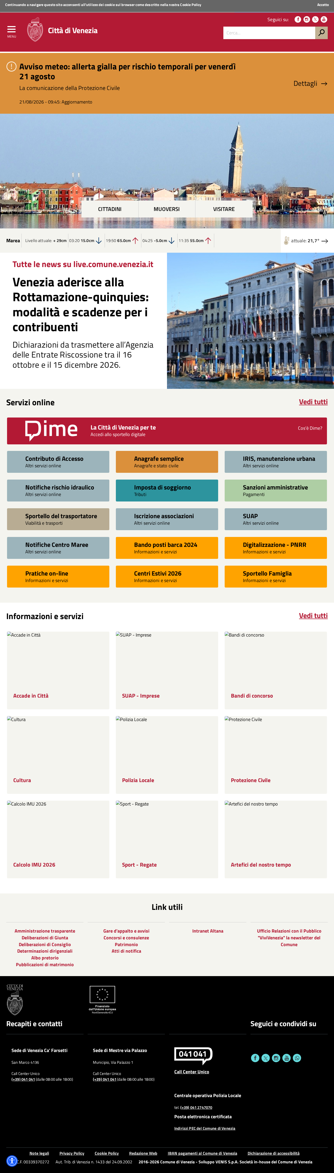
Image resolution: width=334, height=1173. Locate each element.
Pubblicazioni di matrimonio (45, 964)
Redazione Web (143, 1153)
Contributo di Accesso (54, 458)
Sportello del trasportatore (61, 516)
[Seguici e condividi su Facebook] (255, 1058)
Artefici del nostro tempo (261, 865)
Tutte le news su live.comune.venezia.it (83, 264)
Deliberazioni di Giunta (45, 937)
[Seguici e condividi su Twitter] (265, 1058)
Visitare (224, 209)
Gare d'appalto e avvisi (126, 930)
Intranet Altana (207, 930)
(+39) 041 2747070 (196, 1107)
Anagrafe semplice (159, 458)
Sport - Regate (139, 865)
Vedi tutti (313, 401)
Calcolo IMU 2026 (34, 865)
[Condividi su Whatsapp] (297, 1058)
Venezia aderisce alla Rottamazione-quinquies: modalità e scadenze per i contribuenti (80, 304)
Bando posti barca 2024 (165, 544)
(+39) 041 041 (23, 1079)
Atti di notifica (126, 950)
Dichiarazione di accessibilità (274, 1153)
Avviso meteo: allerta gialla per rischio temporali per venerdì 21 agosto (127, 71)
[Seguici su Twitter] (315, 19)
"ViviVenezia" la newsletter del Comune (289, 941)
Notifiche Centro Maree (56, 544)
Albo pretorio (45, 957)
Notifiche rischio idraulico (59, 487)
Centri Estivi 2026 (157, 573)
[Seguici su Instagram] (306, 19)
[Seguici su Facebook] (298, 19)
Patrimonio (126, 944)
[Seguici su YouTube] (324, 19)
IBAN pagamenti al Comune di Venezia (202, 1153)
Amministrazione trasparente (45, 930)
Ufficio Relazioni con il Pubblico (289, 930)
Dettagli (305, 83)
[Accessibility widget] (12, 1161)
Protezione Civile (251, 780)
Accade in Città (31, 696)
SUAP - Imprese (141, 696)
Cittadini (110, 209)
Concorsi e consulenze (126, 937)
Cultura (22, 780)
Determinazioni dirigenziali (45, 950)
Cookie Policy (190, 4)
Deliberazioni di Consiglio (45, 944)
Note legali (39, 1153)
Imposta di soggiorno (162, 487)
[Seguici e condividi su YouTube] (286, 1058)
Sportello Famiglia (267, 573)
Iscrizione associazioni (164, 516)
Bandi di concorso (252, 696)
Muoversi (167, 209)
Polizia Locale (138, 780)
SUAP (250, 516)
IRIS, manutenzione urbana (279, 458)
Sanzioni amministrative (275, 487)
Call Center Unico (191, 1071)
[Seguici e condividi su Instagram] (276, 1058)
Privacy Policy (71, 1153)
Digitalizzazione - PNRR (274, 544)
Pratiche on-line (46, 573)
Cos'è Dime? (310, 428)
